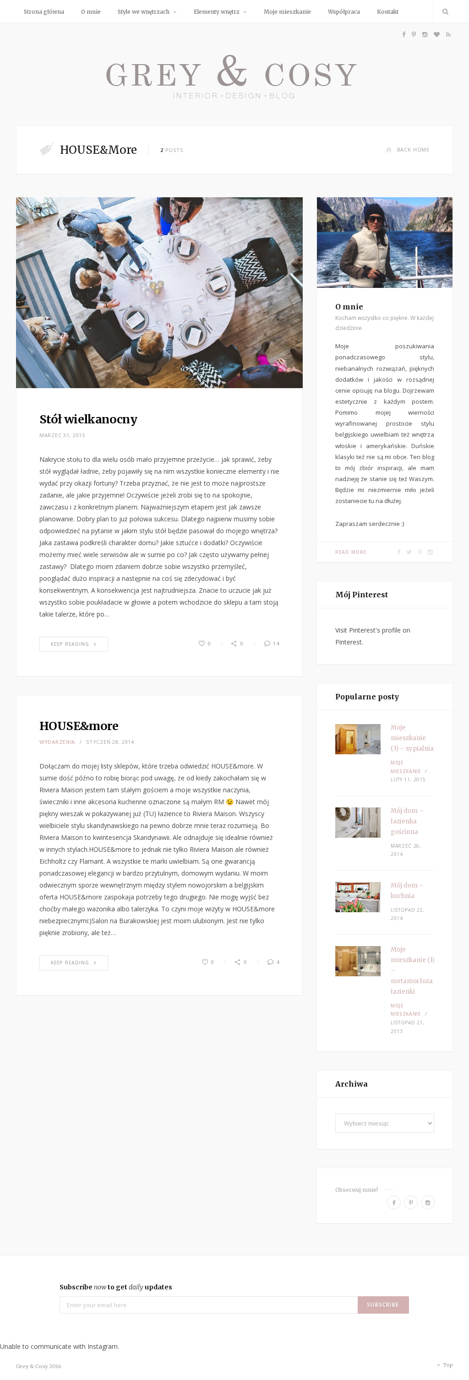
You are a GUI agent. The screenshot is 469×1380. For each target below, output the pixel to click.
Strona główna (44, 11)
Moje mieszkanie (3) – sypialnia (412, 738)
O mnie (91, 11)
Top (447, 1365)
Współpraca (344, 11)
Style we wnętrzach (143, 11)
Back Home (413, 149)
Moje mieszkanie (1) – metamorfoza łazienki (412, 971)
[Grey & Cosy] (234, 74)
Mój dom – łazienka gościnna (407, 821)
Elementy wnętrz (217, 11)
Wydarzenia (57, 741)
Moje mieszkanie (287, 11)
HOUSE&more (79, 726)
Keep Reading (70, 644)
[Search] (443, 11)
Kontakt (387, 11)
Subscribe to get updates (116, 1287)
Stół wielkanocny (88, 419)
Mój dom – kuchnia (407, 891)
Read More (350, 552)
